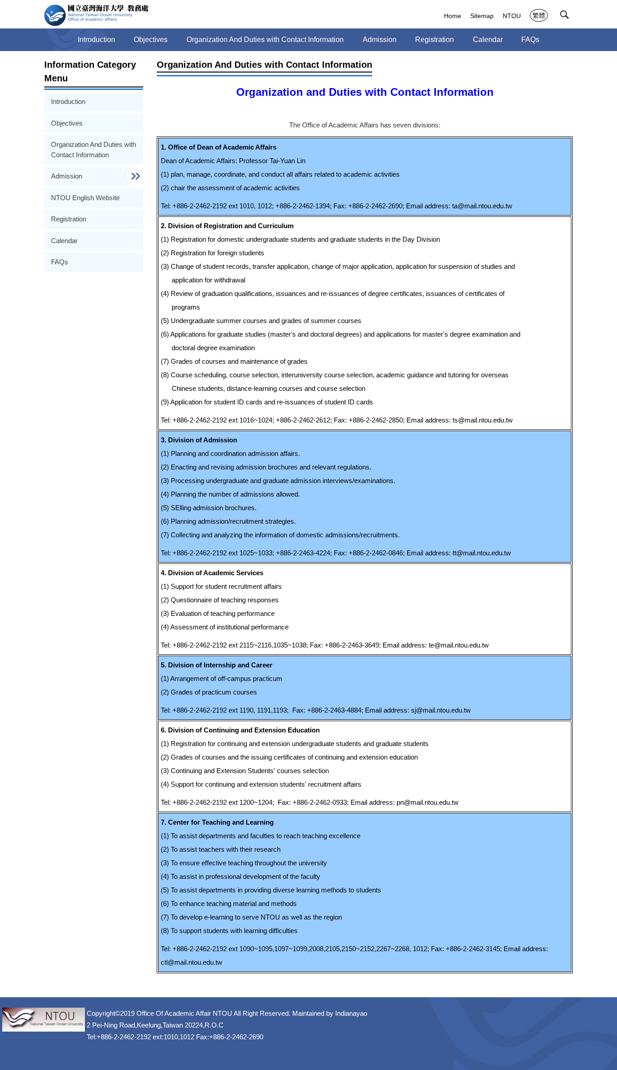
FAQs (530, 39)
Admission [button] (380, 39)
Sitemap (482, 15)
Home (452, 15)
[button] (566, 16)
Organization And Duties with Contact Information (265, 39)
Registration (434, 39)
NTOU (512, 15)
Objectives (151, 39)
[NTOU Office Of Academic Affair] (96, 15)
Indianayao (351, 1013)
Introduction (96, 39)
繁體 (539, 15)
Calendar (488, 39)
